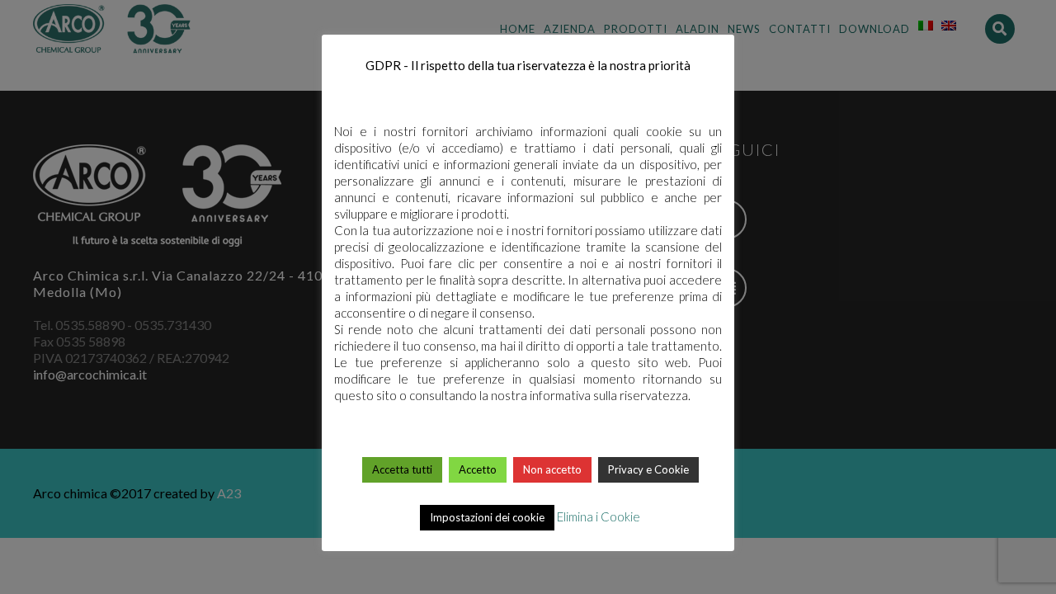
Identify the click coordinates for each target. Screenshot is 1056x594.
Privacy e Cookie (648, 469)
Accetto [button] (478, 469)
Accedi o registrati (529, 29)
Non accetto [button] (552, 469)
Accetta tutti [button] (402, 469)
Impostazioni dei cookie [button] (487, 517)
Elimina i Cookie (598, 516)
